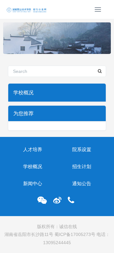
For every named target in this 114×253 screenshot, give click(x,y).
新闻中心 (32, 183)
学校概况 (32, 166)
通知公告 (81, 183)
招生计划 (81, 166)
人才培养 (32, 149)
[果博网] (27, 9)
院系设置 (81, 149)
